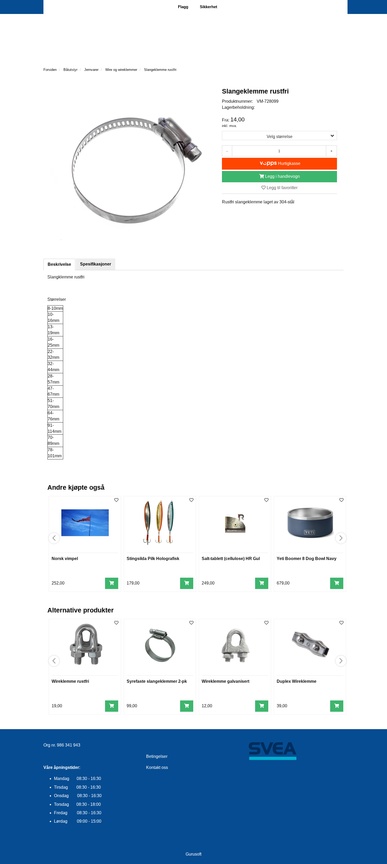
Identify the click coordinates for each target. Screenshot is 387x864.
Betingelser (156, 756)
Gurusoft (193, 854)
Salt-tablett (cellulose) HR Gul (231, 558)
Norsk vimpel (65, 558)
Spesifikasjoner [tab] (95, 264)
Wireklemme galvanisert (225, 681)
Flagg (183, 6)
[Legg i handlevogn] (111, 583)
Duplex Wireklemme (296, 681)
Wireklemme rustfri (70, 681)
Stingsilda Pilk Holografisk (153, 558)
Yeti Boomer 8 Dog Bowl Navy (306, 558)
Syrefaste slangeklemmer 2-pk (157, 681)
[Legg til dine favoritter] (116, 500)
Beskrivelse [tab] (59, 264)
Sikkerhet (208, 6)
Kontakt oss (157, 767)
